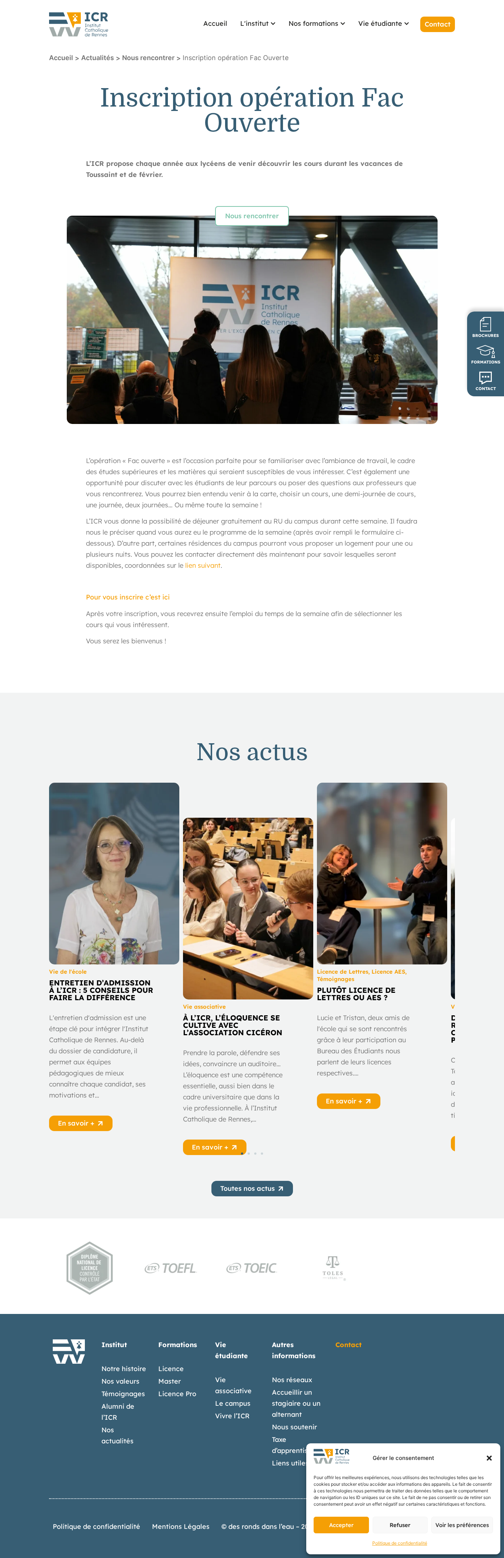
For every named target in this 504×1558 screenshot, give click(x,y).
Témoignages (335, 979)
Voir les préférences (462, 1525)
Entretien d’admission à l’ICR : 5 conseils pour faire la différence (101, 990)
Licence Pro (177, 1394)
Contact (348, 1344)
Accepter (341, 1525)
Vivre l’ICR (232, 1416)
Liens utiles (290, 1463)
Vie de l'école (68, 971)
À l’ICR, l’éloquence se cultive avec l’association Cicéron (232, 1025)
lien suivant (203, 565)
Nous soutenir (294, 1427)
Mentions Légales (181, 1526)
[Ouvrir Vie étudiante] (406, 23)
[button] (489, 1458)
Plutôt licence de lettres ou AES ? (356, 993)
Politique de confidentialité (399, 1543)
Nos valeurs (120, 1381)
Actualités (97, 58)
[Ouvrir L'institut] (273, 23)
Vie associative (204, 1006)
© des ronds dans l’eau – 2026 (268, 1526)
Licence (171, 1368)
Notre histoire (123, 1368)
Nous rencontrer (148, 58)
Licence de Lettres (342, 971)
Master (169, 1381)
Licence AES (388, 971)
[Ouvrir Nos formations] (342, 23)
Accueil (61, 58)
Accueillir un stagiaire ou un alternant (296, 1403)
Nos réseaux (292, 1380)
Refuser (400, 1525)
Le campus (233, 1403)
